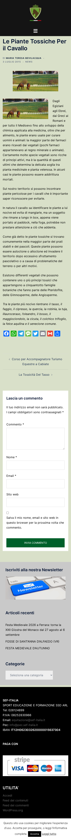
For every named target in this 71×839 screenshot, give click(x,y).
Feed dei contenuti (15, 800)
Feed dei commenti (16, 805)
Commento (15, 424)
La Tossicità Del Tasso (34, 374)
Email (11, 476)
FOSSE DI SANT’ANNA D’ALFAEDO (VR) (32, 641)
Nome (11, 457)
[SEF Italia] (35, 14)
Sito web (12, 494)
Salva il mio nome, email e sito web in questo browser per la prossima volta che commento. (35, 522)
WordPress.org (13, 810)
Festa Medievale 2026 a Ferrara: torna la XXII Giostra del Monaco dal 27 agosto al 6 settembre (35, 629)
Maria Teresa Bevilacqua (24, 58)
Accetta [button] (34, 833)
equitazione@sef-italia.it (28, 720)
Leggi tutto (49, 834)
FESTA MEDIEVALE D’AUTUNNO (27, 648)
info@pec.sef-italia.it (23, 725)
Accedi (7, 795)
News (29, 61)
